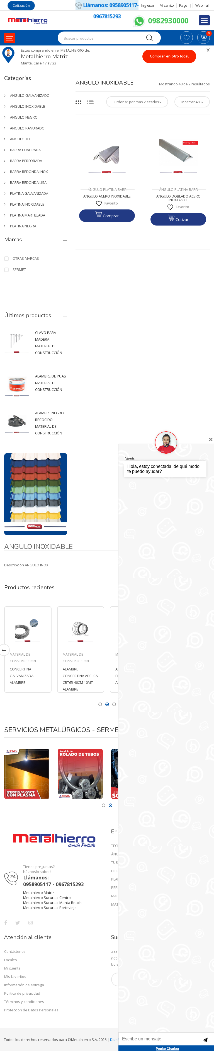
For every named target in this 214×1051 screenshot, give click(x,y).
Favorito (111, 203)
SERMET (19, 269)
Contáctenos (15, 951)
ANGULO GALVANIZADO (30, 95)
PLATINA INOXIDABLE (27, 204)
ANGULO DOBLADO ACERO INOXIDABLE (178, 198)
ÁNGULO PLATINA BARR (107, 189)
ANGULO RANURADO (27, 128)
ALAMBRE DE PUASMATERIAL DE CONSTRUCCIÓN (50, 383)
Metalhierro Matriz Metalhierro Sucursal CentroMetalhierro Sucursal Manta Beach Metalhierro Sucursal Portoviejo (52, 900)
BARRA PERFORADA (26, 160)
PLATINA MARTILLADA (27, 215)
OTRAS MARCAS (26, 258)
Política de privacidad (22, 993)
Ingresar (147, 5)
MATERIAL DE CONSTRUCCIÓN (23, 657)
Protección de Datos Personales (31, 1009)
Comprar (110, 215)
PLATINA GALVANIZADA (29, 193)
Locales (10, 959)
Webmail (202, 5)
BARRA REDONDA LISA (28, 182)
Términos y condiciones (24, 1001)
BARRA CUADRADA (25, 149)
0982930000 (167, 20)
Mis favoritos (15, 976)
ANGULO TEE (20, 138)
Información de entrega (24, 984)
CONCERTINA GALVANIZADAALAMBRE (21, 676)
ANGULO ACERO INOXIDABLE (107, 196)
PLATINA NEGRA (23, 226)
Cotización (21, 5)
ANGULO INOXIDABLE (27, 106)
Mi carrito (167, 5)
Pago (183, 5)
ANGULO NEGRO (24, 117)
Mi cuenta (12, 968)
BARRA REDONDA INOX (29, 171)
